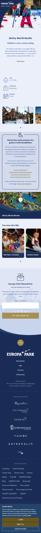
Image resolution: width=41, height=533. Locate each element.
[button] (17, 107)
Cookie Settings (20, 529)
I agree (20, 519)
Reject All (20, 524)
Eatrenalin (27, 481)
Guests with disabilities (24, 184)
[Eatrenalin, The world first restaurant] (20, 443)
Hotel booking (18, 469)
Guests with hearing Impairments (20, 177)
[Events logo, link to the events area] (20, 419)
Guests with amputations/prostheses (20, 172)
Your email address (20, 301)
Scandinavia (13, 88)
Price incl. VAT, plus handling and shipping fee (21, 383)
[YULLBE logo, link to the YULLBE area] (20, 435)
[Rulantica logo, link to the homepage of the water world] (20, 403)
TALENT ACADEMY (9, 494)
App (20, 365)
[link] (20, 343)
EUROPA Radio (25, 477)
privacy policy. (27, 515)
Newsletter (20, 361)
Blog (4, 481)
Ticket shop (6, 473)
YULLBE (13, 477)
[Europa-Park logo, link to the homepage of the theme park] (7, 2)
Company (6, 469)
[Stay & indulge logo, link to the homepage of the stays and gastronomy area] (20, 411)
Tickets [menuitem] (29, 2)
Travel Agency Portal (24, 489)
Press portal (24, 485)
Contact (20, 370)
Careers (30, 473)
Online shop (19, 473)
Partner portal (7, 489)
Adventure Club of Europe (12, 498)
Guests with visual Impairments (20, 174)
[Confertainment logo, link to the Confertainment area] (20, 427)
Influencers (20, 375)
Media (4, 477)
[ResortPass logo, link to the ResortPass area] (20, 452)
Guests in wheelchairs (20, 170)
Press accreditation (9, 485)
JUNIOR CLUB (14, 481)
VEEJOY (23, 494)
